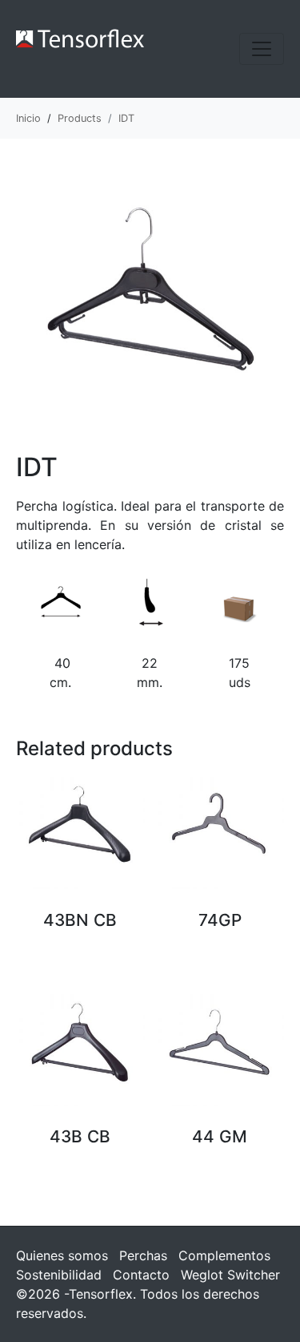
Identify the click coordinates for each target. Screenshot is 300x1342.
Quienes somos (62, 1255)
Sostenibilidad (59, 1275)
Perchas (143, 1255)
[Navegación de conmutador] (261, 49)
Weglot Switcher (230, 1275)
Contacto (141, 1275)
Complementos (224, 1255)
